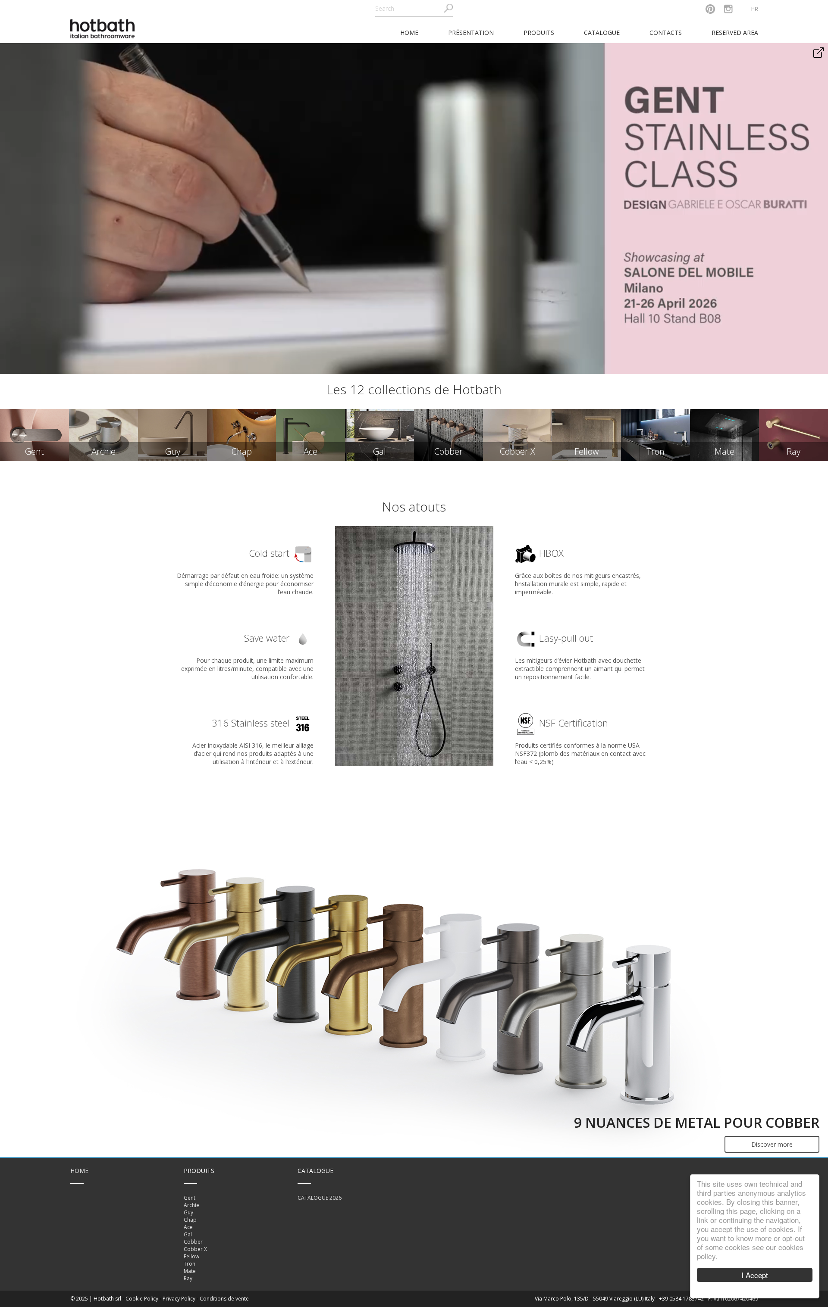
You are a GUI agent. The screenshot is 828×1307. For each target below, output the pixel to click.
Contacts (665, 32)
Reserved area (735, 32)
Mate (190, 1271)
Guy (188, 1212)
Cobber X (195, 1249)
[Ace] (310, 435)
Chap (190, 1219)
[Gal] (379, 435)
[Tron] (655, 435)
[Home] (102, 28)
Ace (188, 1227)
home (409, 32)
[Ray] (793, 435)
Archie (191, 1205)
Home (79, 1171)
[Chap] (241, 435)
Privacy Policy (179, 1298)
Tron (189, 1263)
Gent (189, 1197)
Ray (188, 1278)
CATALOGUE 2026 (320, 1197)
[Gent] (34, 435)
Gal (188, 1234)
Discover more (772, 1144)
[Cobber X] (517, 435)
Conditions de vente (224, 1298)
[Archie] (103, 435)
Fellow (191, 1256)
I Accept (754, 1275)
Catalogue (602, 32)
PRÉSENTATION (471, 32)
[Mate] (724, 435)
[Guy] (172, 435)
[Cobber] (448, 435)
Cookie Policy (141, 1298)
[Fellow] (586, 435)
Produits (539, 32)
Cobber (193, 1241)
